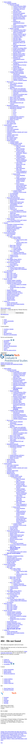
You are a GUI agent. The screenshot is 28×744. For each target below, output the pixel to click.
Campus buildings (8, 679)
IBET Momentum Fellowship (20, 169)
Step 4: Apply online (15, 97)
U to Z (14, 115)
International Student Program (17, 106)
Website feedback (8, 662)
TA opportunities (14, 193)
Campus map (7, 680)
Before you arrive (14, 119)
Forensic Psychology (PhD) (20, 16)
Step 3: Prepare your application (18, 88)
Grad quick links (11, 130)
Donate (5, 322)
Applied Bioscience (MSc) (19, 30)
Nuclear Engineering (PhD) (20, 25)
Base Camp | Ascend (15, 246)
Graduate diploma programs (17, 72)
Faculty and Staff (8, 279)
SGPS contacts (10, 305)
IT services (6, 347)
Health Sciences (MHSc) (19, 49)
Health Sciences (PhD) (18, 27)
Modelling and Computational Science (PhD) (18, 23)
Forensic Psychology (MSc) (20, 48)
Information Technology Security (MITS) (19, 51)
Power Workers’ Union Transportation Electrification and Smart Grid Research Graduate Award (21, 186)
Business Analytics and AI (19, 34)
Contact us (6, 659)
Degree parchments (18, 95)
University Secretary (9, 689)
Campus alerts (7, 343)
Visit (5, 323)
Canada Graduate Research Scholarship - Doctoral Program (21, 160)
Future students (7, 2)
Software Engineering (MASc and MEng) (18, 69)
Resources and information (10, 334)
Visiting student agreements (13, 221)
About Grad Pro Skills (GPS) (17, 267)
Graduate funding (14, 141)
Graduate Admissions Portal (14, 291)
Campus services (14, 256)
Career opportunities (9, 321)
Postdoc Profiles (11, 231)
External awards (17, 144)
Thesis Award (13, 209)
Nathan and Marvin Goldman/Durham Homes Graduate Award (21, 180)
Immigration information (16, 118)
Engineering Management (19, 76)
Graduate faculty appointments (14, 281)
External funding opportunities (14, 227)
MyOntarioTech (8, 333)
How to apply (10, 81)
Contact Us (6, 301)
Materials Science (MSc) (19, 53)
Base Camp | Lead (11, 273)
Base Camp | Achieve (15, 237)
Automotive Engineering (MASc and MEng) (19, 32)
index (11, 258)
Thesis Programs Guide (15, 217)
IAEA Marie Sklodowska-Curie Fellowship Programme (20, 165)
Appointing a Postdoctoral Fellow (15, 224)
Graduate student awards (16, 143)
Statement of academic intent (20, 94)
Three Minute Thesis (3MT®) (14, 259)
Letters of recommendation (19, 90)
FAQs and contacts (14, 214)
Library (5, 348)
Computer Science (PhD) (19, 7)
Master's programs (14, 28)
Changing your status (12, 126)
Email (5, 332)
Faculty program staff (12, 302)
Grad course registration (13, 129)
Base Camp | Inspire (15, 251)
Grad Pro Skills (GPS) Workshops (21, 243)
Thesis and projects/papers (13, 197)
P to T (14, 113)
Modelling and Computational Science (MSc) (18, 59)
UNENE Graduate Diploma (20, 80)
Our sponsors (10, 270)
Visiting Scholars (11, 300)
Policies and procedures (12, 295)
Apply (5, 319)
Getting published (17, 249)
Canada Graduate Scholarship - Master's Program (21, 153)
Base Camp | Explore (12, 276)
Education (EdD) (17, 11)
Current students (8, 125)
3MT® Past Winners (15, 260)
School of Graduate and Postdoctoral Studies (12, 364)
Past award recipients (18, 210)
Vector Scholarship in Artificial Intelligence (21, 171)
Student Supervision (12, 290)
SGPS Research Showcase (13, 262)
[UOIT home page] (14, 361)
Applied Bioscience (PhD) (19, 6)
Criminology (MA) (17, 37)
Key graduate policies (12, 137)
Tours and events (11, 122)
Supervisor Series (8, 272)
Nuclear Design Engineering (20, 77)
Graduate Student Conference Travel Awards (19, 191)
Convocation (10, 127)
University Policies (11, 230)
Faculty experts (7, 670)
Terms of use (7, 661)
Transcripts (15, 92)
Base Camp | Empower (15, 245)
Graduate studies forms (12, 134)
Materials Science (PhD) (19, 17)
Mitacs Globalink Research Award (20, 149)
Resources (12, 207)
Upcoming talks (17, 248)
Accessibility (7, 340)
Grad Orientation (11, 234)
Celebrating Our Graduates (19, 253)
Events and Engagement (10, 232)
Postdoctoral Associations (13, 228)
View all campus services (10, 350)
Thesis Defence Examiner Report (18, 216)
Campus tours (7, 681)
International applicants (12, 105)
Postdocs (6, 223)
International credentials (16, 108)
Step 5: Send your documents (17, 98)
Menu (2, 637)
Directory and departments (10, 346)
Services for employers (9, 673)
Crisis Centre (7, 344)
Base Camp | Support (12, 274)
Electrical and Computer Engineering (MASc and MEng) (19, 42)
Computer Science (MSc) (19, 35)
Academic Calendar (8, 329)
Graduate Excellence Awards (14, 283)
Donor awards (16, 174)
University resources (12, 225)
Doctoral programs (14, 4)
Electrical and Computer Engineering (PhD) (19, 13)
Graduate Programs (11, 3)
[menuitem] (15, 62)
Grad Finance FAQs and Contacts (18, 220)
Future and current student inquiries (15, 304)
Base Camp (10, 235)
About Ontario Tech (9, 688)
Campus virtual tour (8, 683)
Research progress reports (16, 206)
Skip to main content (6, 308)
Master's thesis (13, 200)
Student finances (11, 120)
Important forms (11, 297)
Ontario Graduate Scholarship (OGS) (21, 156)
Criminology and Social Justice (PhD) (19, 9)
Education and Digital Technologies (18, 74)
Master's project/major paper (17, 202)
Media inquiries (7, 672)
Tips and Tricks (14, 195)
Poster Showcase (14, 265)
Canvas (5, 330)
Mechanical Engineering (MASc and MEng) (19, 55)
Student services (14, 255)
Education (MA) (17, 38)
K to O (14, 112)
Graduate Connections (18, 252)
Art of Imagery (13, 263)
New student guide (11, 123)
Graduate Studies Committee (14, 280)
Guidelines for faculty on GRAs (15, 293)
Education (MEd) (17, 39)
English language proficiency (20, 91)
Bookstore (6, 341)
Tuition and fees (14, 196)
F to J (14, 111)
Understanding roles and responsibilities (16, 204)
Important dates (10, 136)
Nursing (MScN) (17, 67)
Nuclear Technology (18, 78)
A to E (14, 109)
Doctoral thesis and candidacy (17, 199)
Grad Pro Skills (17, 238)
